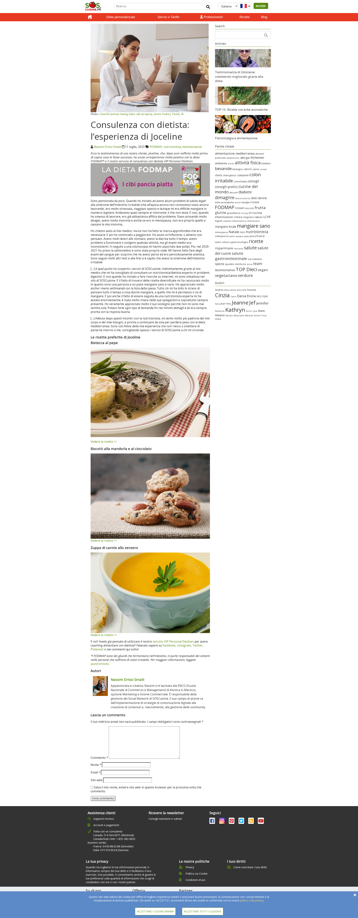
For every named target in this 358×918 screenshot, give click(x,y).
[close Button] (355, 895)
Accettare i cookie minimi (155, 911)
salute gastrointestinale (231, 256)
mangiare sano (253, 225)
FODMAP (156, 147)
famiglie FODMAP (250, 202)
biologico (238, 169)
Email (95, 772)
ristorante (238, 248)
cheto (218, 175)
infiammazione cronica (228, 217)
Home (90, 17)
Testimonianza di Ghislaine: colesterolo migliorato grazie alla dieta (239, 76)
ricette (256, 241)
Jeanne (240, 302)
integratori (248, 217)
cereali (263, 169)
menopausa (221, 232)
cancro (248, 169)
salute (250, 247)
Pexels (176, 114)
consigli (253, 181)
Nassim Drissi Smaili (107, 147)
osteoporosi (222, 236)
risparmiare (224, 248)
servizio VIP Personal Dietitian (173, 642)
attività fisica (248, 163)
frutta (260, 207)
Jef (252, 302)
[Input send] (208, 7)
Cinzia (222, 295)
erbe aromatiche (224, 202)
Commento (99, 758)
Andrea (219, 289)
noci (242, 232)
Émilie (251, 296)
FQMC (265, 296)
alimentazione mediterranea (235, 153)
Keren (249, 311)
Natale (234, 232)
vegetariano (226, 275)
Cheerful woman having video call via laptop (125, 114)
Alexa (227, 289)
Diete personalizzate (120, 17)
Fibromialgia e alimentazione (236, 138)
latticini (259, 217)
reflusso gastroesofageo (235, 242)
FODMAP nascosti (244, 208)
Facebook (169, 645)
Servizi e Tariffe (168, 17)
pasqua (239, 236)
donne (262, 198)
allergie (245, 157)
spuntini (229, 264)
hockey (244, 213)
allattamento (233, 157)
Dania (241, 296)
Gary (217, 303)
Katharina (219, 311)
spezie (219, 264)
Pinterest (97, 649)
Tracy (263, 315)
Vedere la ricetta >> (104, 442)
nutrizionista (172, 147)
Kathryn (235, 309)
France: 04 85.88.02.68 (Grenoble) (113, 846)
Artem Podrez (162, 114)
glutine (220, 212)
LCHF (267, 217)
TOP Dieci (246, 269)
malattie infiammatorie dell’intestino (241, 220)
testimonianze (192, 147)
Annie (233, 289)
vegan (263, 269)
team (257, 263)
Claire (233, 296)
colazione (243, 175)
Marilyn (229, 315)
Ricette (244, 17)
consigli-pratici (226, 186)
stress (249, 264)
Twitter (197, 645)
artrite (231, 163)
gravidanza (233, 213)
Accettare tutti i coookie (202, 911)
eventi (238, 202)
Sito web (96, 780)
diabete (245, 191)
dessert (233, 192)
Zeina (218, 318)
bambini (266, 163)
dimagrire (224, 197)
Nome (96, 765)
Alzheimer (257, 158)
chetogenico (229, 175)
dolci (254, 198)
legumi (218, 220)
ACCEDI (261, 6)
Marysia (249, 315)
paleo (232, 236)
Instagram (184, 645)
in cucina (255, 213)
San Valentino (255, 259)
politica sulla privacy (252, 900)
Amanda (251, 289)
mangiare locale (225, 227)
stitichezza (240, 264)
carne (255, 169)
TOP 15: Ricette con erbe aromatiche (241, 109)
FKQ (259, 296)
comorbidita (240, 181)
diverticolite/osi (242, 198)
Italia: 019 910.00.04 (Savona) (110, 850)
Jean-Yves (225, 303)
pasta (246, 236)
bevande (223, 168)
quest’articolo (99, 664)
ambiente (221, 163)
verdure (245, 275)
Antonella (241, 289)
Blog (264, 17)
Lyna (255, 311)
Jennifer (262, 303)
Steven (257, 315)
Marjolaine (239, 315)
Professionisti (213, 17)
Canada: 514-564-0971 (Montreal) (113, 835)
